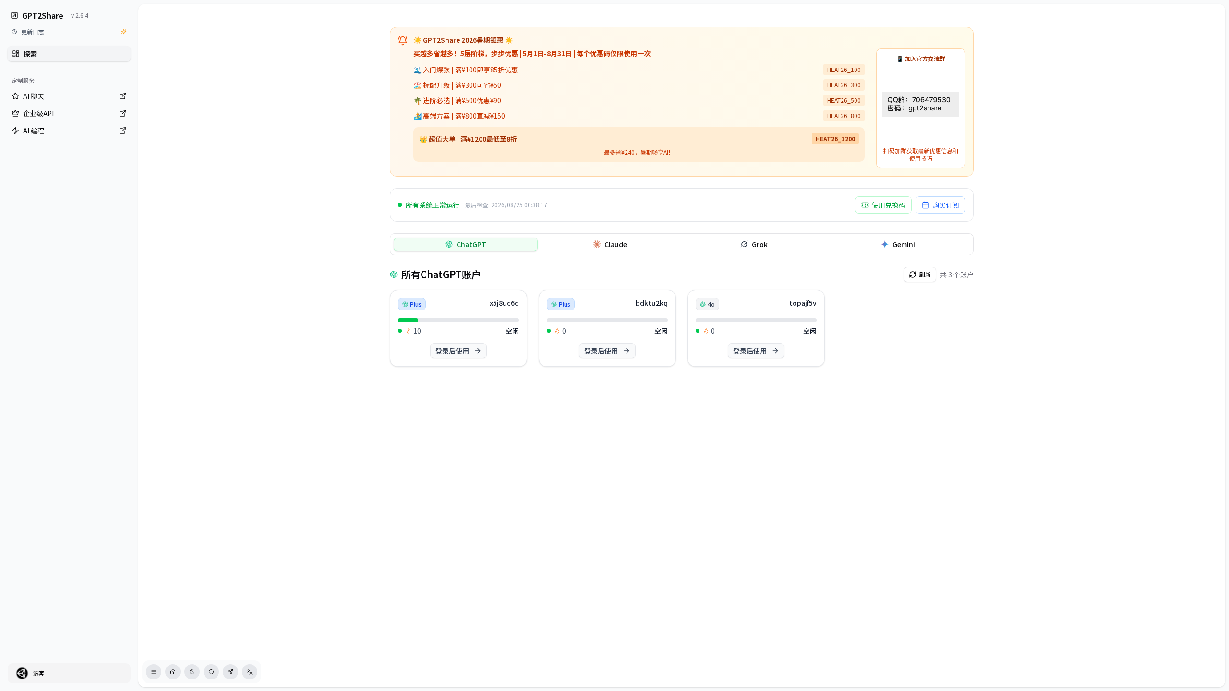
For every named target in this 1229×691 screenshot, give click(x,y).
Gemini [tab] (903, 244)
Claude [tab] (615, 244)
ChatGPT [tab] (471, 244)
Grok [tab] (760, 244)
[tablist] (681, 244)
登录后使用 (452, 351)
